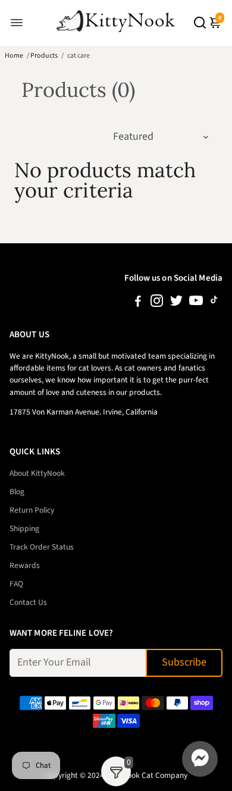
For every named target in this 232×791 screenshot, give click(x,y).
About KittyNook (37, 473)
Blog (17, 491)
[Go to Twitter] (176, 303)
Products (44, 56)
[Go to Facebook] (138, 303)
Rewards (25, 565)
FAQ (16, 583)
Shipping (24, 528)
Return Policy (32, 510)
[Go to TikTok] (214, 303)
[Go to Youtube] (196, 303)
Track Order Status (42, 547)
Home (14, 56)
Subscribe (184, 662)
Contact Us (28, 602)
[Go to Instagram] (156, 303)
